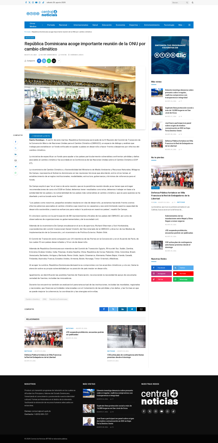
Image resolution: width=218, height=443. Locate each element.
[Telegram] (15, 166)
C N (155, 202)
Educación (107, 25)
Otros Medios (33, 25)
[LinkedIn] (15, 154)
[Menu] (189, 25)
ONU (44, 299)
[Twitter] (15, 148)
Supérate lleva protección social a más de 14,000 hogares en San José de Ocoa (179, 110)
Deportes (133, 25)
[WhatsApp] (15, 172)
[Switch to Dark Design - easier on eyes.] (192, 2)
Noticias (28, 351)
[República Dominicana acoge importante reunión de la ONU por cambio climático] (79, 128)
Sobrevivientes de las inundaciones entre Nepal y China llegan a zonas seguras (179, 218)
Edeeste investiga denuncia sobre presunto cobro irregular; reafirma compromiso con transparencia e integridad (179, 94)
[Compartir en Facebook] (39, 61)
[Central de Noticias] (49, 13)
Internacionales (81, 25)
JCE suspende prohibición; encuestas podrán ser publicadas (85, 333)
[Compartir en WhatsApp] (49, 61)
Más (180, 25)
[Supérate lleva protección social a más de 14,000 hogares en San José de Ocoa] (157, 110)
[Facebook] (15, 141)
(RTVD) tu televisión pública (56, 439)
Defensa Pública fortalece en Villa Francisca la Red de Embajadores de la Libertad (42, 356)
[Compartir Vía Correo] (54, 61)
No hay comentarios (49, 55)
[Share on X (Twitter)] (44, 61)
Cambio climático (33, 299)
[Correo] (15, 160)
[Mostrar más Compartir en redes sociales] (59, 61)
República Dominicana (58, 299)
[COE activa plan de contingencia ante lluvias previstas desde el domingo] (126, 336)
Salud (95, 25)
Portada (51, 25)
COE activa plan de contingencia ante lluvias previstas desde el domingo (125, 356)
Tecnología (169, 25)
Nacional (63, 25)
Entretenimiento (152, 25)
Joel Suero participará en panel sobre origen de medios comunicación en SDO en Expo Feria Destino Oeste (178, 127)
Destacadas (29, 37)
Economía (120, 25)
